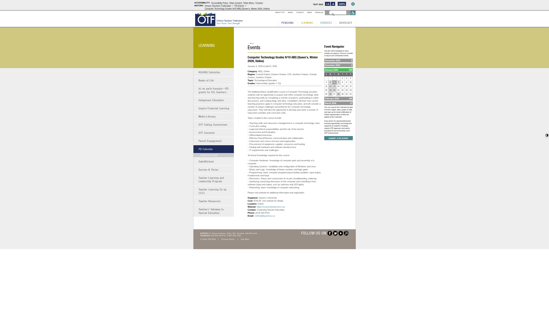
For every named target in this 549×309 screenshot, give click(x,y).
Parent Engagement (210, 140)
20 (334, 90)
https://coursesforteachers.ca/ (271, 207)
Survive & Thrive (208, 169)
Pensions (288, 22)
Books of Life (206, 80)
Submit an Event (209, 155)
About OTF (280, 12)
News (309, 12)
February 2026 (338, 98)
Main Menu (249, 3)
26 (330, 94)
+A (327, 4)
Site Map (245, 239)
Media (290, 12)
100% (342, 4)
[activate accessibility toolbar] (353, 13)
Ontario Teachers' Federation (218, 6)
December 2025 (338, 65)
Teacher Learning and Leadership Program (211, 179)
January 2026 (338, 70)
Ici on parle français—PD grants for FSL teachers (214, 90)
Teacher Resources (210, 201)
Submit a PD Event (338, 138)
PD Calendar (206, 149)
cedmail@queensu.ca (264, 216)
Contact (259, 3)
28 (338, 94)
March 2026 (338, 103)
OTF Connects (207, 132)
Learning (307, 22)
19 (330, 90)
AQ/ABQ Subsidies (209, 72)
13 (334, 86)
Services (326, 22)
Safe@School (206, 161)
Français (319, 12)
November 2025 (338, 60)
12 (330, 86)
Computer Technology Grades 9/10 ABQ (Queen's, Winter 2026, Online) (237, 8)
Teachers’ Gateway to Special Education (211, 211)
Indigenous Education (211, 100)
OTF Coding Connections (213, 124)
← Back (251, 43)
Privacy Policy (228, 239)
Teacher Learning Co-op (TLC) (213, 191)
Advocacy (345, 22)
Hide (353, 4)
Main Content (236, 3)
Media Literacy (207, 116)
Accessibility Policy (219, 3)
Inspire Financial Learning (214, 108)
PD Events (239, 6)
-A (333, 4)
